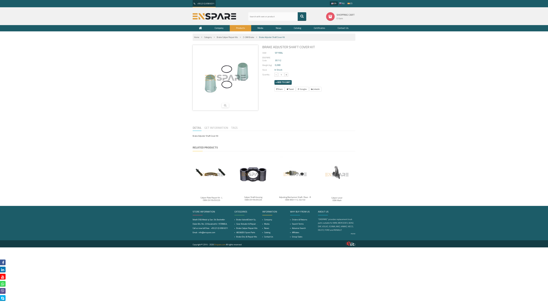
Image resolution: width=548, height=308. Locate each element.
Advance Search (299, 228)
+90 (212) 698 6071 (205, 3)
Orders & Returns (299, 219)
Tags (234, 127)
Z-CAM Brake (248, 37)
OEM (264, 52)
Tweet (291, 89)
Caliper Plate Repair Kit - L (211, 197)
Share (280, 89)
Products (240, 28)
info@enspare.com (207, 232)
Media (260, 28)
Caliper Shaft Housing (253, 197)
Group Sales (297, 236)
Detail (197, 127)
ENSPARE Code (266, 59)
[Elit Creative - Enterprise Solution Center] (350, 244)
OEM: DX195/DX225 (211, 200)
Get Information (216, 127)
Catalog (297, 28)
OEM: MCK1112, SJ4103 (295, 199)
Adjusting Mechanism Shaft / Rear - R (295, 197)
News (278, 28)
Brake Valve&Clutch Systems (248, 219)
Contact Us (343, 28)
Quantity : (266, 74)
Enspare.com (219, 244)
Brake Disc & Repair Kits (246, 236)
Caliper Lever (336, 197)
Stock (264, 69)
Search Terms (298, 223)
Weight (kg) (267, 65)
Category (208, 37)
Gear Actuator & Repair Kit (247, 223)
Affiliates (295, 232)
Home (196, 37)
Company (219, 28)
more (353, 233)
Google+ (303, 89)
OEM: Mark (337, 200)
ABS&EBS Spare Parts (245, 232)
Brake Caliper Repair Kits (227, 37)
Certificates (319, 28)
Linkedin (316, 89)
